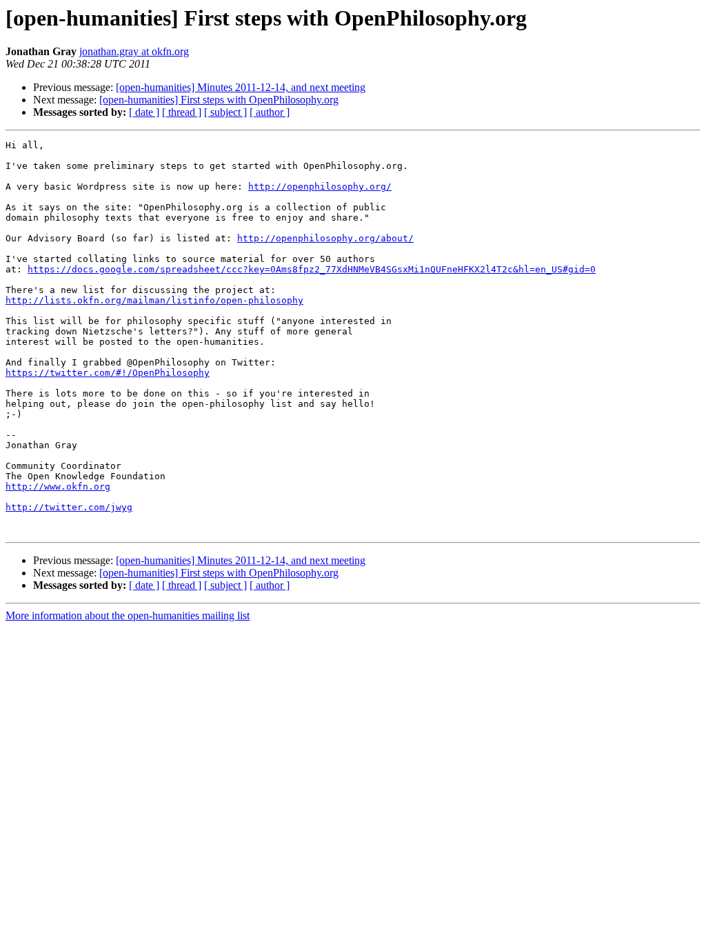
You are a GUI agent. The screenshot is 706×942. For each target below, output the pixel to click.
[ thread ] (181, 112)
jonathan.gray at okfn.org (134, 51)
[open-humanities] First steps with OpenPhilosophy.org (219, 100)
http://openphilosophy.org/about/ (325, 238)
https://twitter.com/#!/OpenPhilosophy (108, 373)
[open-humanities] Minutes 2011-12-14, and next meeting (240, 87)
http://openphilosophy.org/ (320, 186)
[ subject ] (225, 112)
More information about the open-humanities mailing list (128, 615)
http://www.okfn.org (58, 486)
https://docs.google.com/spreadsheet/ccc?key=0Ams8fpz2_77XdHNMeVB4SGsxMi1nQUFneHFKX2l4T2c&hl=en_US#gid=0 (312, 269)
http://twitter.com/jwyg (69, 507)
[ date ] (144, 112)
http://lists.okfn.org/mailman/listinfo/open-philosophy (154, 300)
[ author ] (270, 112)
